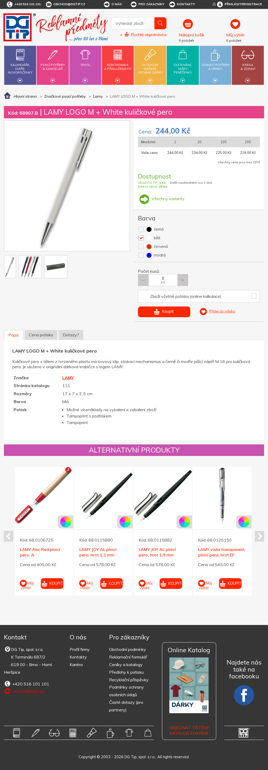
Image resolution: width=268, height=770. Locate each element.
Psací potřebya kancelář (53, 66)
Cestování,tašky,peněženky (183, 68)
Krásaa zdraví (248, 66)
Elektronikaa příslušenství (117, 66)
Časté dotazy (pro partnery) (126, 706)
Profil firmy (80, 649)
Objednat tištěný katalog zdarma (189, 730)
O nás (116, 4)
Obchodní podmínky (127, 649)
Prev (8, 536)
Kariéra (76, 664)
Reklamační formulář (128, 657)
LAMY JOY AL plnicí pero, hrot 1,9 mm (157, 552)
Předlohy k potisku (126, 672)
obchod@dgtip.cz (69, 4)
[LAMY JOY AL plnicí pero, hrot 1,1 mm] (103, 496)
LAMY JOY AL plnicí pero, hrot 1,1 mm (97, 552)
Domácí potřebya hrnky (216, 66)
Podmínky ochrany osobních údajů (126, 690)
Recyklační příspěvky (129, 679)
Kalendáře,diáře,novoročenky (20, 68)
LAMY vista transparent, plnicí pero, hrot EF (221, 552)
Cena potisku (41, 334)
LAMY (68, 377)
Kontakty (186, 4)
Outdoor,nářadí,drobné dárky (150, 68)
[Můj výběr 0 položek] (244, 26)
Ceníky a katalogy (126, 664)
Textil (85, 65)
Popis (13, 335)
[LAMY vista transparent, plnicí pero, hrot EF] (222, 496)
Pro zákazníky (151, 4)
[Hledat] (160, 23)
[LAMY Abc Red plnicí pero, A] (44, 496)
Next (259, 536)
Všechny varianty (167, 198)
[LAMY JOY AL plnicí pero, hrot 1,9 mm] (162, 496)
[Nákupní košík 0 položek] (200, 26)
